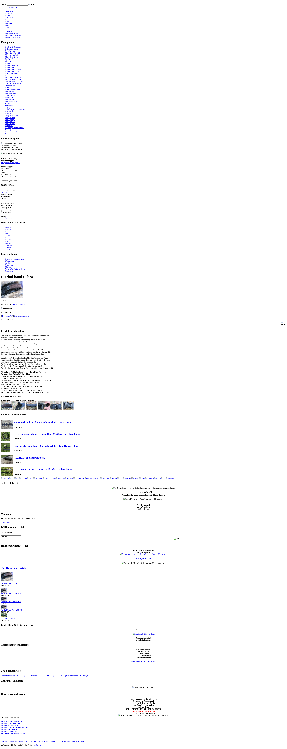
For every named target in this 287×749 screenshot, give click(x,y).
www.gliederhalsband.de (9, 725)
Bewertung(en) (7, 316)
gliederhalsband (71, 676)
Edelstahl (8, 63)
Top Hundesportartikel (14, 567)
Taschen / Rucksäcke (12, 55)
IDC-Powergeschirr (22, 676)
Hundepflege (10, 120)
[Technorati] (38, 478)
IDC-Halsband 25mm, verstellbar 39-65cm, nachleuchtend (47, 434)
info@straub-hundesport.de (10, 163)
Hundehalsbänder (11, 33)
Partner (7, 21)
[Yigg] (163, 478)
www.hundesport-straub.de (10, 723)
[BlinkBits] (127, 478)
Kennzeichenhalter (12, 132)
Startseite (8, 31)
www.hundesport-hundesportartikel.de (14, 727)
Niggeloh (8, 243)
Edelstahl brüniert (11, 65)
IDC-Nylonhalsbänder (13, 73)
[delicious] (5, 478)
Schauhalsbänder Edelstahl (14, 81)
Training (8, 28)
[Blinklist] (23, 478)
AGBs (7, 263)
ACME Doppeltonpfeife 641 (30, 457)
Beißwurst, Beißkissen (13, 47)
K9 (48, 675)
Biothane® (9, 59)
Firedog (8, 229)
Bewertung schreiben (21, 316)
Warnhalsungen (10, 85)
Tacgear (8, 249)
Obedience (9, 106)
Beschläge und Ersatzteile (14, 128)
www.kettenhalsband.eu (9, 731)
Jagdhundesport (10, 95)
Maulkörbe (9, 97)
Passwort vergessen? (8, 541)
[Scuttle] (157, 478)
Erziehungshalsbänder (13, 89)
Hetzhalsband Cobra (12, 37)
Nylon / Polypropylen (13, 35)
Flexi (7, 231)
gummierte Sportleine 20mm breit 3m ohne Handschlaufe (47, 445)
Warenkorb (9, 11)
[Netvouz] (135, 478)
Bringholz (53, 676)
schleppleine (42, 676)
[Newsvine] (60, 478)
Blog (7, 19)
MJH (7, 241)
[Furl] (16, 478)
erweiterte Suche (13, 7)
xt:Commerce (38, 745)
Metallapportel (10, 51)
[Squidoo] (113, 478)
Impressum (9, 265)
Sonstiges (8, 130)
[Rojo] (142, 478)
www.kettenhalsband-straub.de (13, 733)
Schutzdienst (9, 112)
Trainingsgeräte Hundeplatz (15, 110)
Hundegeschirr (10, 93)
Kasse (7, 15)
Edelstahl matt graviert (13, 69)
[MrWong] (170, 478)
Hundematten (10, 118)
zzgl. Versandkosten (18, 304)
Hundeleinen (9, 91)
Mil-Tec (8, 239)
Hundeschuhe (10, 122)
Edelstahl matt (10, 67)
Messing (8, 75)
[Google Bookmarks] (92, 478)
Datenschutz (9, 261)
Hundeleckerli (10, 124)
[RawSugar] (105, 478)
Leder (7, 87)
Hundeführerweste (8, 676)
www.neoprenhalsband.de (10, 729)
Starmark (8, 247)
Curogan (8, 61)
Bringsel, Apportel (11, 49)
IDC (80, 676)
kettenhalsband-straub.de (8, 193)
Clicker (8, 103)
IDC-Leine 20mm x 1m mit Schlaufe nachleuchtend (43, 469)
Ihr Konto (8, 13)
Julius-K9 (8, 235)
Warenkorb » (5, 523)
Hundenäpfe (9, 99)
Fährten (8, 114)
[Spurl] (120, 478)
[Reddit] (30, 478)
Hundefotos (9, 23)
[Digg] (11, 478)
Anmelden (9, 17)
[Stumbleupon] (79, 478)
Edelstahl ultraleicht (12, 71)
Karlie (7, 237)
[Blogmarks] (149, 478)
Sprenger (8, 245)
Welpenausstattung (12, 116)
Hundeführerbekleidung (13, 53)
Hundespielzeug (11, 101)
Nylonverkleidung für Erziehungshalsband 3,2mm (42, 422)
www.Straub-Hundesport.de (11, 721)
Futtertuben (9, 126)
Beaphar (8, 227)
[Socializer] (69, 478)
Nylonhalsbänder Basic (13, 79)
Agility (7, 108)
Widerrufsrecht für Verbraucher (16, 269)
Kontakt (8, 267)
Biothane (33, 676)
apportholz (61, 676)
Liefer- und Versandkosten (14, 259)
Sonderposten (10, 134)
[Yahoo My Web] (49, 478)
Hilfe (7, 25)
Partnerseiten (9, 271)
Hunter (7, 233)
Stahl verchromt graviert (13, 83)
